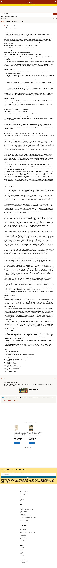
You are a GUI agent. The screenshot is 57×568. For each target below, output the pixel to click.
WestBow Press (23, 538)
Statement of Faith (24, 493)
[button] (55, 2)
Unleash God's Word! (33, 391)
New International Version (9, 382)
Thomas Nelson (23, 537)
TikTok (21, 552)
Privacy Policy (47, 481)
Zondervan (22, 540)
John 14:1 (7, 356)
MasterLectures (23, 541)
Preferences (22, 562)
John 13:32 (7, 354)
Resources (8, 21)
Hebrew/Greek (14, 21)
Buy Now (17, 443)
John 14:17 (7, 359)
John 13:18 (7, 351)
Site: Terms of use (24, 520)
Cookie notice (23, 519)
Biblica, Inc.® (41, 384)
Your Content (21, 21)
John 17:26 (7, 371)
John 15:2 (7, 360)
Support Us (22, 500)
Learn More (16, 400)
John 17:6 (7, 365)
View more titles (29, 447)
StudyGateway (23, 529)
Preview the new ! (28, 4)
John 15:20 (7, 362)
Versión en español (24, 561)
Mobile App (22, 494)
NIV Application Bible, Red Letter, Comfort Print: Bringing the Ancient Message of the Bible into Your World (21, 434)
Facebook (22, 547)
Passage (2, 21)
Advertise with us (23, 511)
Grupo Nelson (23, 534)
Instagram (22, 549)
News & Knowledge (24, 491)
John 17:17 (7, 369)
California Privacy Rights (25, 515)
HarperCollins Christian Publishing (27, 532)
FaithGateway (23, 527)
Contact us (22, 512)
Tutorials (22, 508)
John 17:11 (7, 366)
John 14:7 (7, 357)
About (21, 490)
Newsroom (22, 499)
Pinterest (22, 550)
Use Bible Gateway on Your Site (26, 509)
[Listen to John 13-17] (17, 25)
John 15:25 (7, 363)
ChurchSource (23, 531)
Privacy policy (23, 514)
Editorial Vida (23, 535)
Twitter (21, 553)
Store (21, 496)
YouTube (22, 555)
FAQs (21, 506)
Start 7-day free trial (7, 400)
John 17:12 (7, 368)
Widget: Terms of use (24, 522)
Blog (21, 497)
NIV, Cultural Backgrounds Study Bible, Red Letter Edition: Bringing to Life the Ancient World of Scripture (35, 434)
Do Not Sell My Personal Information (28, 517)
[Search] (55, 14)
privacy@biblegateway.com (6, 482)
